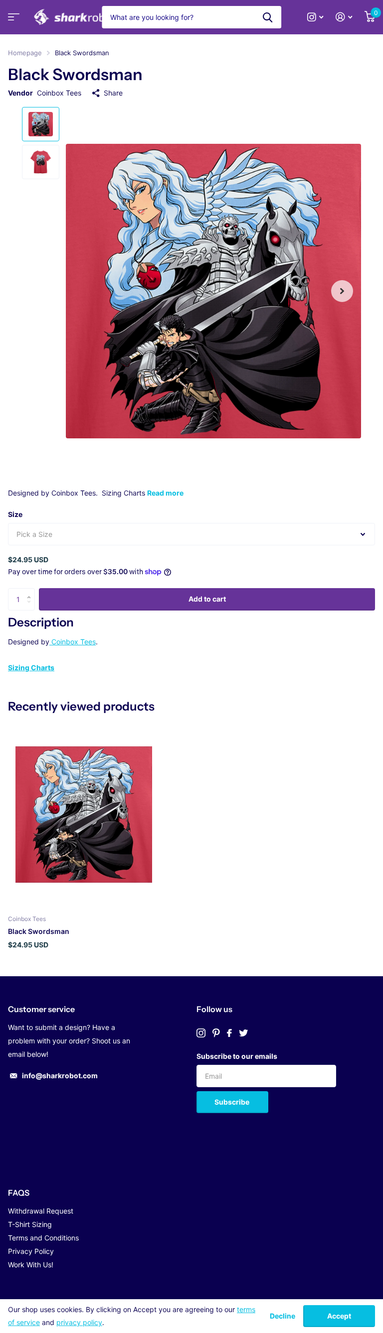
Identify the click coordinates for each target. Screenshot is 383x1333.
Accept (339, 1316)
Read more (165, 493)
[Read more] (315, 17)
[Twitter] (243, 1032)
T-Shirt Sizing (30, 1224)
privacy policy (79, 1322)
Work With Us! (30, 1264)
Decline (282, 1316)
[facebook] (229, 1032)
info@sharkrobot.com (60, 1075)
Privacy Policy (31, 1251)
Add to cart (207, 599)
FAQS (18, 1193)
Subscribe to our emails (236, 1056)
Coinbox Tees (59, 93)
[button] (342, 291)
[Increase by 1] (31, 591)
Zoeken (267, 17)
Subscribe (232, 1102)
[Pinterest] (216, 1032)
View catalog (12, 20)
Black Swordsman (38, 931)
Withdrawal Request (40, 1211)
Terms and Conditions (43, 1237)
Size (15, 514)
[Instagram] (200, 1032)
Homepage (25, 53)
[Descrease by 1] (31, 607)
